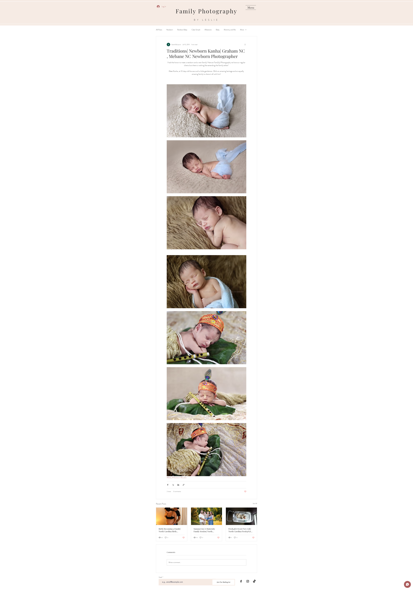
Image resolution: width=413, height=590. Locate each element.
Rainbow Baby (182, 29)
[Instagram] (247, 581)
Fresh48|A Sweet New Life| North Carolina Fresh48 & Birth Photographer (239, 530)
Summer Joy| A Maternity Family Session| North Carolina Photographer (204, 530)
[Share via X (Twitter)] (173, 485)
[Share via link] (184, 485)
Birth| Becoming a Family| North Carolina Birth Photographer (170, 530)
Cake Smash (196, 29)
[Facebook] (241, 581)
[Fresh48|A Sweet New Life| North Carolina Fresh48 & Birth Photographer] (241, 516)
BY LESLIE (206, 20)
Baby (218, 29)
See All (255, 503)
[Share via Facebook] (168, 485)
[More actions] (245, 44)
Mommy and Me (230, 29)
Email (160, 577)
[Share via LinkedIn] (178, 485)
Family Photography (206, 11)
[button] (251, 7)
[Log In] (158, 7)
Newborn (169, 29)
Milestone (208, 29)
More (242, 29)
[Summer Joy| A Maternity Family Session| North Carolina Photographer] (206, 516)
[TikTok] (254, 581)
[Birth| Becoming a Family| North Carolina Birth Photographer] (171, 516)
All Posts (159, 29)
